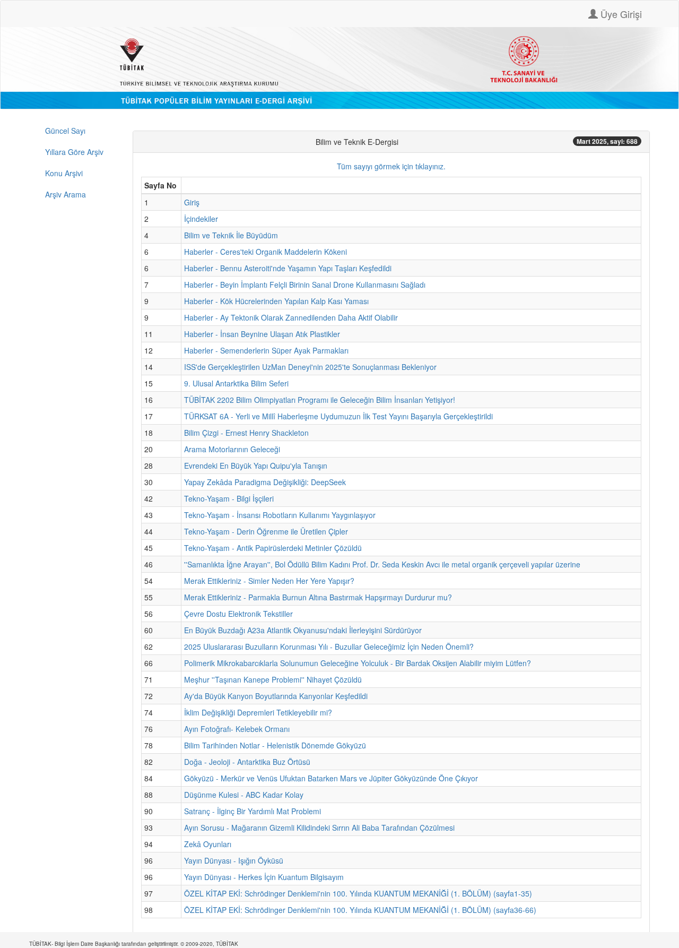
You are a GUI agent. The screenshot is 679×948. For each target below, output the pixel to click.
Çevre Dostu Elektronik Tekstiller (238, 613)
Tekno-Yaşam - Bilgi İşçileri (229, 498)
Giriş (191, 202)
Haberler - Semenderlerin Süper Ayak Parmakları (266, 350)
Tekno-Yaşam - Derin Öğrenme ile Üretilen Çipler (266, 531)
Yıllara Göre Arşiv (74, 151)
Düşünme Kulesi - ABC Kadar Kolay (243, 794)
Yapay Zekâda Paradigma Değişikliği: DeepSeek (265, 482)
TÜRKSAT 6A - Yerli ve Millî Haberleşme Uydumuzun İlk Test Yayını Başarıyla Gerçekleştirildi (338, 416)
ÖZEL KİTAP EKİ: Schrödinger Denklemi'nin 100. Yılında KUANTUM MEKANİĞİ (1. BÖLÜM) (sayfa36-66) (360, 909)
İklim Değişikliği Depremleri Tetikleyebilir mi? (258, 712)
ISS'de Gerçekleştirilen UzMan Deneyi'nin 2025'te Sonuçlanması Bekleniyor (310, 366)
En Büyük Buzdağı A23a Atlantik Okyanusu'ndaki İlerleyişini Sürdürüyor (303, 630)
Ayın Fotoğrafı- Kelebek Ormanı (237, 728)
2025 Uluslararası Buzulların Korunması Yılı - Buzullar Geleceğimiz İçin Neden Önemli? (329, 646)
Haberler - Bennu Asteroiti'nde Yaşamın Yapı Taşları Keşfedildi (287, 268)
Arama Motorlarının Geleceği (232, 449)
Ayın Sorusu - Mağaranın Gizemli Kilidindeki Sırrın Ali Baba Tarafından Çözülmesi (319, 827)
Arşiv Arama (65, 194)
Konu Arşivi (64, 173)
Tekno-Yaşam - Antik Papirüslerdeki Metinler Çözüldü (273, 547)
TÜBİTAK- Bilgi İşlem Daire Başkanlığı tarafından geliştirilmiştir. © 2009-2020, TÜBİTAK (133, 943)
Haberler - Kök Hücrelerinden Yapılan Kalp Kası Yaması (276, 301)
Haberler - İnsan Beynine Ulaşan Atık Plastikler (262, 334)
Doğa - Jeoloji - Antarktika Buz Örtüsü (247, 761)
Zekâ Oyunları (207, 844)
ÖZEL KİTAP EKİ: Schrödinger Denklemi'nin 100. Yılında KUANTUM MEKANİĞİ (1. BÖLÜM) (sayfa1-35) (358, 893)
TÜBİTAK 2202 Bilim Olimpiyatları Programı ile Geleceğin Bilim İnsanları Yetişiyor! (319, 399)
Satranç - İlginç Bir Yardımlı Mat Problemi (252, 811)
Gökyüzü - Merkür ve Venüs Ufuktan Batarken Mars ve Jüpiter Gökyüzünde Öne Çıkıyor (331, 778)
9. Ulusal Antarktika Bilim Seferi (236, 383)
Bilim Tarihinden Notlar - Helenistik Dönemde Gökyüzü (275, 745)
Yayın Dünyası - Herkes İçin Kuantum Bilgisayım (264, 877)
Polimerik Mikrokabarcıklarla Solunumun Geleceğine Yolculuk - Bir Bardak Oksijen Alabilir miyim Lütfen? (357, 663)
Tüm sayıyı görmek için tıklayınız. (391, 166)
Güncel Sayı (65, 130)
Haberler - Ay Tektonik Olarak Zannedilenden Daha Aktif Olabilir (291, 317)
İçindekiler (201, 218)
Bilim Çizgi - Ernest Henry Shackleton (246, 432)
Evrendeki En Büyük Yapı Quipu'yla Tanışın (255, 465)
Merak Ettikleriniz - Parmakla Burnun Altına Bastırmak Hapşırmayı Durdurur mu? (318, 597)
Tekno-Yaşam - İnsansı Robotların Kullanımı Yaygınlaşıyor (280, 515)
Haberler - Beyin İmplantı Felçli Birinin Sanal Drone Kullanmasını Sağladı (304, 284)
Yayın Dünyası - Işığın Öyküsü (233, 860)
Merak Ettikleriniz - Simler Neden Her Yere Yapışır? (269, 580)
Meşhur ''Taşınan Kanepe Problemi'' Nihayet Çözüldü (273, 679)
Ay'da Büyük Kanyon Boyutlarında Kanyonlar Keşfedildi (276, 696)
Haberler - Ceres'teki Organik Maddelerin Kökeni (265, 251)
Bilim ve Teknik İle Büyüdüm (231, 235)
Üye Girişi (620, 14)
